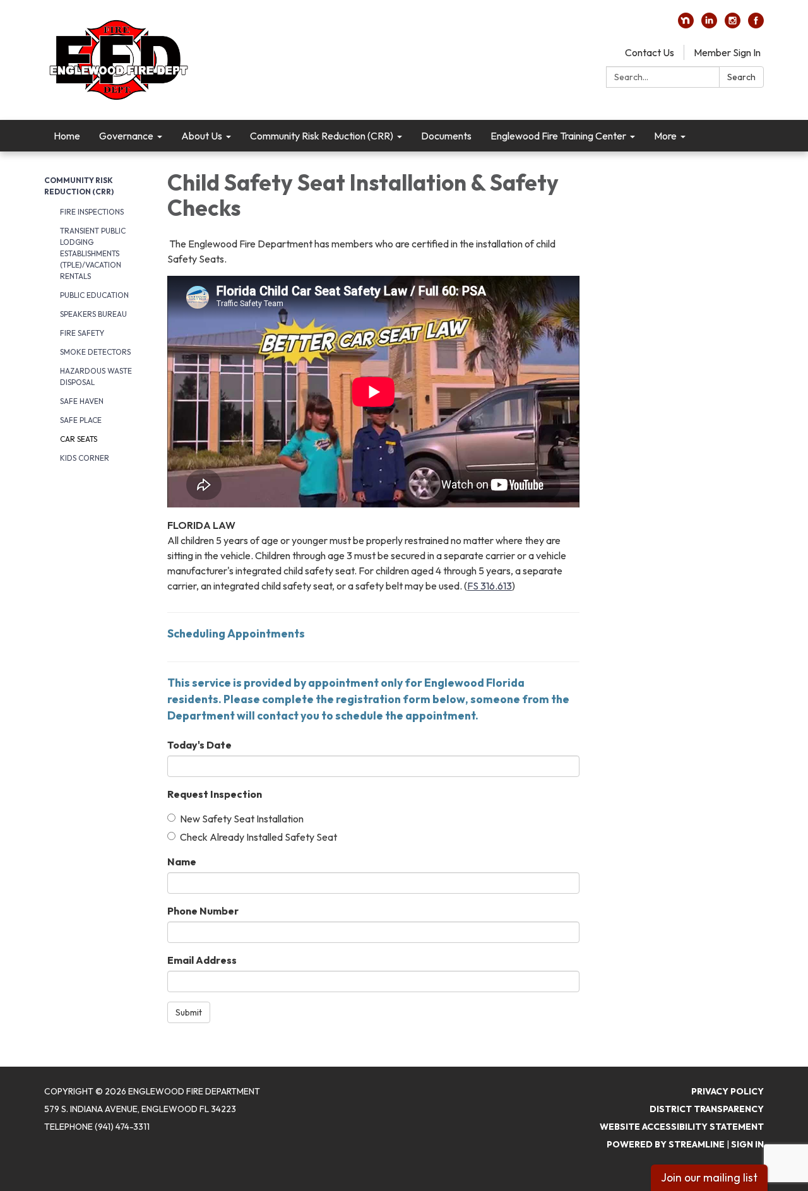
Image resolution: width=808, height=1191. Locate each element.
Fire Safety (82, 333)
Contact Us (649, 52)
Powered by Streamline (666, 1144)
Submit (188, 1012)
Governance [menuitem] (126, 135)
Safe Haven (82, 401)
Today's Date (199, 744)
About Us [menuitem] (201, 135)
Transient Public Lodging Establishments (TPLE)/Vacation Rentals (93, 253)
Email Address (202, 960)
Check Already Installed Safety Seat (258, 837)
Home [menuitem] (67, 135)
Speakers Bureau (93, 314)
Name (181, 861)
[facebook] (756, 24)
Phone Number (203, 910)
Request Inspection (214, 794)
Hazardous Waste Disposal (96, 376)
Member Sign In (727, 52)
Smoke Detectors (95, 352)
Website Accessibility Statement (682, 1126)
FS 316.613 (489, 585)
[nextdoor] (686, 24)
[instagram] (732, 24)
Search (741, 77)
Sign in (747, 1144)
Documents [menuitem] (446, 135)
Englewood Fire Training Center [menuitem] (558, 135)
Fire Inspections (92, 211)
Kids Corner (84, 458)
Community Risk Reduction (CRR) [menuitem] (321, 135)
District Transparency (707, 1109)
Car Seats (78, 439)
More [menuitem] (665, 135)
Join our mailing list (709, 1177)
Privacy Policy (727, 1091)
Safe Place (81, 420)
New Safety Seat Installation (242, 818)
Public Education (94, 295)
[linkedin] (709, 24)
